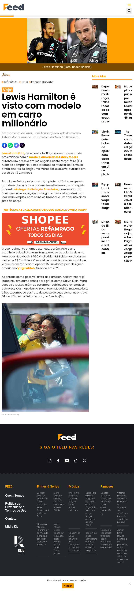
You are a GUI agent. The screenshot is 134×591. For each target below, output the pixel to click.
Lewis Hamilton (13, 153)
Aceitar (68, 585)
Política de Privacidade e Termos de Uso (15, 507)
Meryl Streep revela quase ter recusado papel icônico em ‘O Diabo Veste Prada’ (59, 539)
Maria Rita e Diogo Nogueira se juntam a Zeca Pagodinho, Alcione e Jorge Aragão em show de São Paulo (91, 509)
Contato (10, 518)
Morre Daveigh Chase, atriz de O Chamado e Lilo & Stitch (59, 501)
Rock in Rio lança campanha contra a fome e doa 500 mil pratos (91, 541)
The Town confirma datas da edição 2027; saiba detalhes (74, 501)
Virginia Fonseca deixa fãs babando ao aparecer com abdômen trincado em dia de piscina (108, 153)
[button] (129, 5)
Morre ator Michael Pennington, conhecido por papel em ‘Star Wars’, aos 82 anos (43, 534)
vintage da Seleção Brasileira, (36, 189)
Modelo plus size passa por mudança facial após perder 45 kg (105, 503)
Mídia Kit (11, 526)
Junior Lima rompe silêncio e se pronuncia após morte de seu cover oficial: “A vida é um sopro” (122, 546)
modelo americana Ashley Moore (53, 157)
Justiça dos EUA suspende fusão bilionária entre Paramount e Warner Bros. (43, 504)
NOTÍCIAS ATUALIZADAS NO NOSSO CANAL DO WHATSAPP (45, 210)
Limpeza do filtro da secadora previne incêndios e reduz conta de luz (108, 237)
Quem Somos (14, 495)
